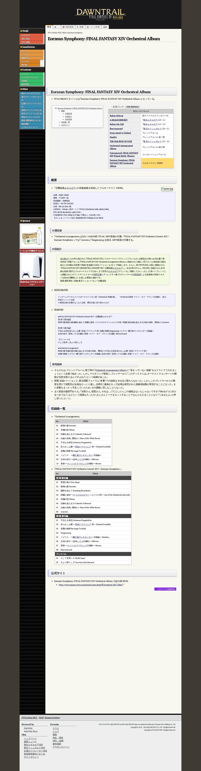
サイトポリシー (31, 757)
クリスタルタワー (81, 494)
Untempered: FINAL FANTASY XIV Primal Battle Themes (124, 154)
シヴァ (80, 459)
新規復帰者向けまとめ (34, 754)
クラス (24, 51)
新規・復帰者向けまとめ (31, 120)
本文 (49, 26)
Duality (113, 137)
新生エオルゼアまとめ (30, 93)
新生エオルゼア (150, 119)
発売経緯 (68, 119)
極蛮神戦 (25, 84)
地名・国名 (25, 38)
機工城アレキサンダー (83, 455)
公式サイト (65, 125)
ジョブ (24, 54)
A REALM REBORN (118, 119)
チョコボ (25, 61)
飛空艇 (24, 65)
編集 (105, 26)
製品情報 (25, 124)
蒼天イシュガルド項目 (34, 747)
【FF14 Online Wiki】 (29, 718)
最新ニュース (30, 741)
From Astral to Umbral (120, 132)
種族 (55, 734)
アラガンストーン (61, 747)
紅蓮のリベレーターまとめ (31, 105)
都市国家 (57, 744)
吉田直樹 (137, 274)
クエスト (25, 74)
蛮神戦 (24, 81)
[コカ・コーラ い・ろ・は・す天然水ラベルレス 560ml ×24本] (32, 236)
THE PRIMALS (132, 107)
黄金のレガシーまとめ (30, 117)
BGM (41, 718)
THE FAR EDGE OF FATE (121, 141)
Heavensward (116, 128)
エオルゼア (26, 35)
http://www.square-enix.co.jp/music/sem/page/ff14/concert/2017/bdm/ (91, 584)
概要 (63, 111)
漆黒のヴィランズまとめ (31, 110)
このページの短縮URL (166, 589)
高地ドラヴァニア (83, 446)
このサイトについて (29, 127)
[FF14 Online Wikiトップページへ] (100, 14)
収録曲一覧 (65, 122)
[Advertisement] (31, 173)
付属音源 (68, 113)
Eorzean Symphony (52, 718)
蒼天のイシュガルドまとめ (31, 98)
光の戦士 (64, 258)
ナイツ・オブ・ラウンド (77, 463)
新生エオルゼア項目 (33, 744)
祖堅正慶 (97, 274)
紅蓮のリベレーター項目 (35, 751)
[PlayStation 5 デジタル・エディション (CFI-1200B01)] (32, 266)
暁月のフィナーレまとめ (31, 113)
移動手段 (25, 58)
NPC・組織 (25, 42)
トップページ (30, 738)
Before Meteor (116, 115)
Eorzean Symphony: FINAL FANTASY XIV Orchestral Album (80, 108)
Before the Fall (117, 124)
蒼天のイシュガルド (152, 128)
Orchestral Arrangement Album (110, 370)
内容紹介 (68, 116)
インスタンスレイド (29, 77)
